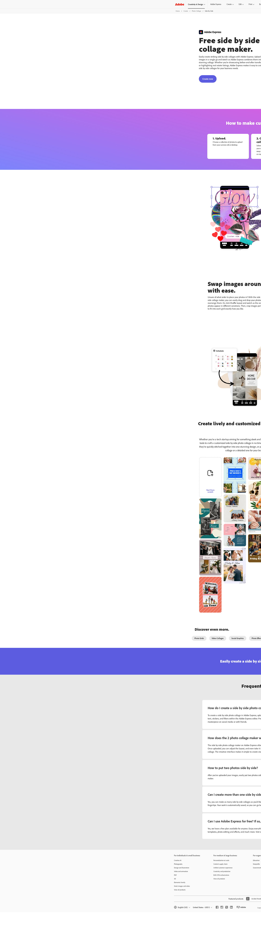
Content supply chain (220, 864)
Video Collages (218, 638)
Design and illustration (181, 868)
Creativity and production (221, 871)
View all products (180, 890)
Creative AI (177, 860)
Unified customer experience (222, 868)
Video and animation (181, 871)
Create (229, 4)
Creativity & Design (195, 4)
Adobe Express (215, 4)
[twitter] (226, 907)
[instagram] (221, 907)
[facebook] (217, 907)
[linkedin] (231, 907)
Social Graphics (238, 638)
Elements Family (179, 882)
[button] (221, 497)
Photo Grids (199, 638)
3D (175, 879)
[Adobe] (179, 4)
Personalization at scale (221, 860)
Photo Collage (196, 11)
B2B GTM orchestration (221, 875)
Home (178, 11)
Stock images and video (182, 886)
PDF (175, 875)
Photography (178, 864)
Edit (240, 4)
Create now (207, 78)
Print (250, 4)
